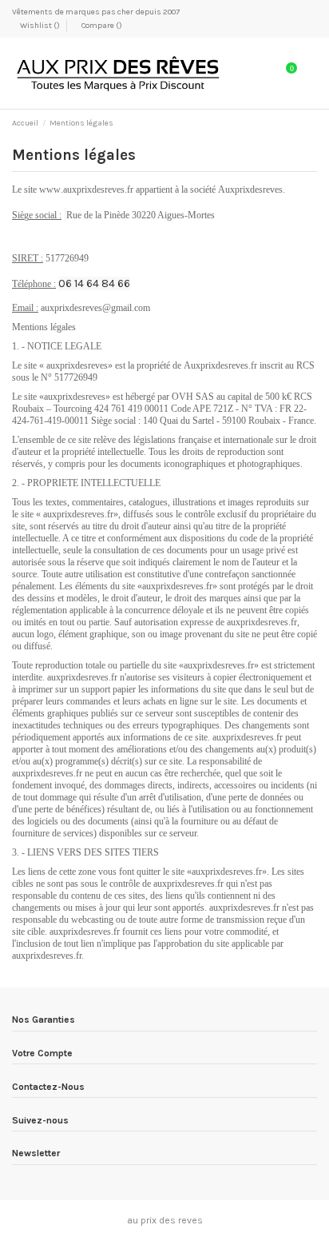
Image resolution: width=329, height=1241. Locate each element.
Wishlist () (39, 25)
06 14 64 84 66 (94, 283)
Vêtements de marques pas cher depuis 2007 (96, 12)
